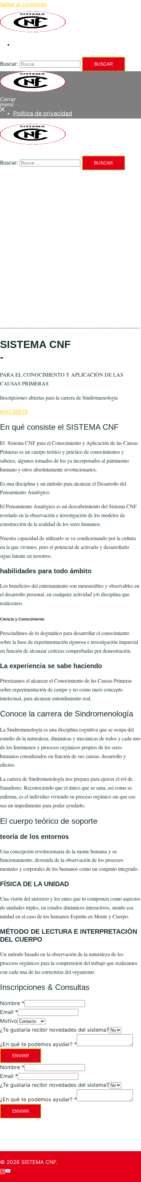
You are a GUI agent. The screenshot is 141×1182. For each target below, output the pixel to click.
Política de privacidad (40, 44)
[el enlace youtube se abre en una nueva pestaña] (7, 1171)
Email (9, 1012)
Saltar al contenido (23, 4)
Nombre (12, 1003)
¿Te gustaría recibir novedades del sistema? (54, 1029)
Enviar (20, 1055)
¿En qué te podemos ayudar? (38, 1044)
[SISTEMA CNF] (33, 30)
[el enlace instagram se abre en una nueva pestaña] (2, 1171)
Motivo (8, 1021)
